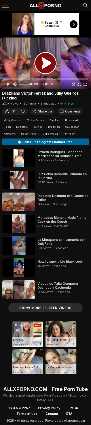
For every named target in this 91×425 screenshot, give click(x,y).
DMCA (73, 408)
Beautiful (22, 126)
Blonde (38, 126)
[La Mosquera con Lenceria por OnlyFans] (18, 245)
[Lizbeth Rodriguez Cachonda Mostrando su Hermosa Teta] (18, 158)
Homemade (72, 120)
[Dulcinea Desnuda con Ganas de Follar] (18, 202)
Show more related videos (45, 308)
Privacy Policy (49, 408)
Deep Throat (29, 133)
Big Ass (54, 120)
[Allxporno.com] (45, 5)
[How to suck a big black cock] (18, 267)
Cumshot (10, 133)
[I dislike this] (24, 111)
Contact (52, 414)
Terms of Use (27, 414)
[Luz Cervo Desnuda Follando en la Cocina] (18, 180)
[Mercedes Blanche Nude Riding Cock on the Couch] (18, 223)
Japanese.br (51, 133)
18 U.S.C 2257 (19, 408)
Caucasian (72, 126)
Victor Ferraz (35, 120)
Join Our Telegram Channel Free (47, 142)
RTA (69, 414)
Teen (7, 126)
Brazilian (54, 126)
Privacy (70, 133)
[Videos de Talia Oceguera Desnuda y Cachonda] (18, 289)
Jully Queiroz (13, 120)
